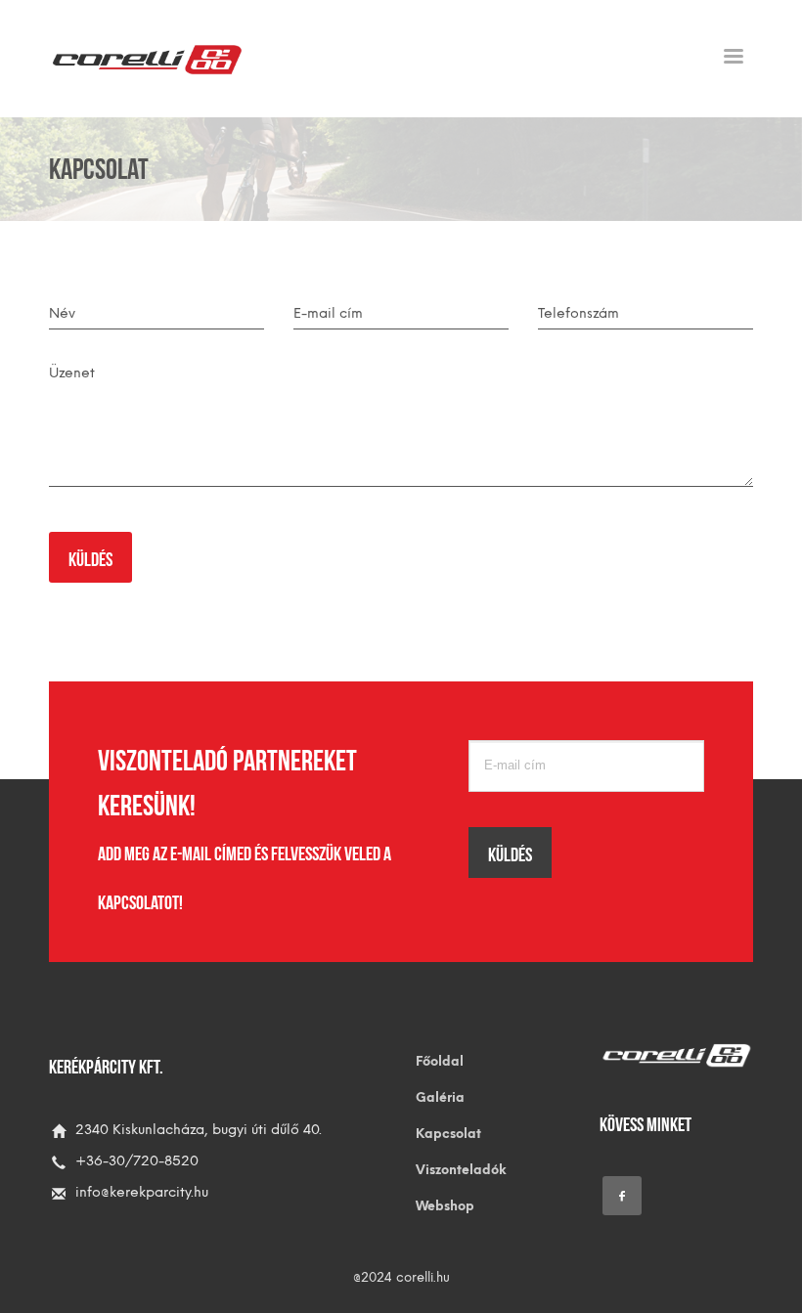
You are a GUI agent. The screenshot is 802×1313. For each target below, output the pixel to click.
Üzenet (72, 373)
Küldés (90, 557)
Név (62, 313)
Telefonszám (578, 313)
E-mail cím (328, 313)
